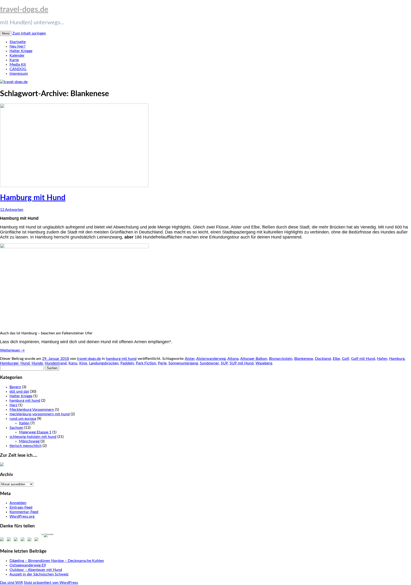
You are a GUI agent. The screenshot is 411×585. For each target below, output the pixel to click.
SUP (224, 363)
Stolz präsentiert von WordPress (51, 583)
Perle (162, 363)
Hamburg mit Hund (32, 198)
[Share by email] (37, 540)
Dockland (323, 359)
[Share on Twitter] (10, 540)
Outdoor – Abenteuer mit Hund (36, 570)
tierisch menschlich (26, 446)
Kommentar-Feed (24, 512)
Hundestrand (56, 363)
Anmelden (18, 503)
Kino (83, 363)
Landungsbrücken (103, 363)
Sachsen (16, 428)
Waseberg (263, 363)
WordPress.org (22, 516)
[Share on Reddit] (17, 540)
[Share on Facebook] (3, 540)
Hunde (37, 363)
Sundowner (209, 363)
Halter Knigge (21, 51)
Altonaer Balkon (253, 359)
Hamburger (9, 363)
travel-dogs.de (24, 9)
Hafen (382, 359)
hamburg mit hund (121, 359)
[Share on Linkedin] (30, 540)
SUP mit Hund (242, 363)
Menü (6, 33)
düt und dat (19, 391)
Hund (25, 363)
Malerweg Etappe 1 (35, 432)
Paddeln (127, 363)
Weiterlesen (12, 350)
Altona (233, 359)
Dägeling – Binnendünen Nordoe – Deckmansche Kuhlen (57, 561)
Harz (13, 405)
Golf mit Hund (363, 359)
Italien (24, 423)
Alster (190, 359)
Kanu (72, 363)
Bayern (15, 387)
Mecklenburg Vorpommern (32, 409)
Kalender (17, 55)
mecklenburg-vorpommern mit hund (40, 414)
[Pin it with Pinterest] (23, 540)
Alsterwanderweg (211, 359)
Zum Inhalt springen (29, 33)
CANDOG (18, 69)
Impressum (19, 73)
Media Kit (18, 64)
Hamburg (397, 359)
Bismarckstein (280, 359)
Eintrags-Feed (21, 507)
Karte (14, 60)
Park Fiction (146, 363)
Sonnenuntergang (183, 363)
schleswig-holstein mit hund (33, 437)
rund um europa (23, 419)
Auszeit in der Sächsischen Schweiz (39, 574)
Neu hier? (17, 46)
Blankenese (303, 359)
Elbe (336, 359)
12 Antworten (11, 210)
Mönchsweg (29, 441)
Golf (345, 359)
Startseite (18, 42)
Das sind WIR (11, 583)
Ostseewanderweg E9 (28, 565)
